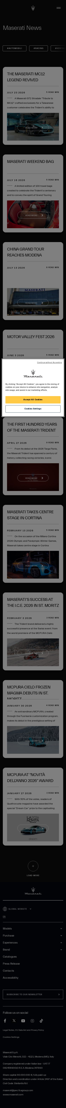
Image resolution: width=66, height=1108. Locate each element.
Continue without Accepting (49, 363)
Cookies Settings (32, 409)
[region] (33, 388)
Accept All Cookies (32, 400)
